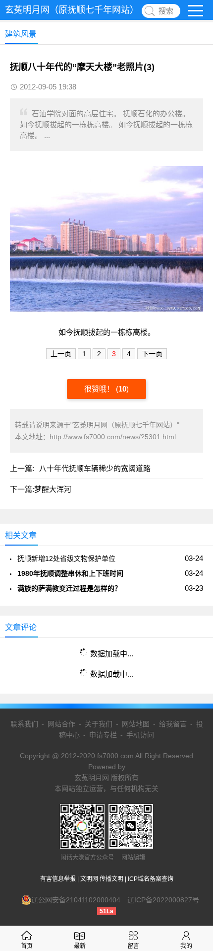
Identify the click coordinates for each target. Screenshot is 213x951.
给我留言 (173, 724)
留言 (133, 946)
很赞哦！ (100, 389)
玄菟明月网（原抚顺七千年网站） (72, 10)
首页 (27, 946)
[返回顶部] (192, 845)
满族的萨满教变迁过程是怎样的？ (69, 588)
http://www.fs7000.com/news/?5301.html (113, 437)
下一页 (152, 354)
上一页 (61, 354)
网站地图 (136, 724)
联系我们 (24, 724)
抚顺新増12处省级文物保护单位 (66, 558)
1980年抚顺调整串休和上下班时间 (70, 573)
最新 (80, 946)
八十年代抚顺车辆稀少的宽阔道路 (95, 468)
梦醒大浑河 (52, 489)
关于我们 (98, 724)
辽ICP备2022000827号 (163, 900)
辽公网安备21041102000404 (75, 900)
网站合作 (61, 724)
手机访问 (140, 735)
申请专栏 (103, 735)
